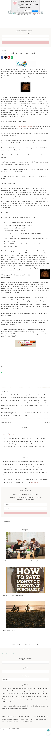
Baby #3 (16, 385)
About (19, 644)
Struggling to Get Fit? (9, 630)
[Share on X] (5, 57)
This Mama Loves (25, 12)
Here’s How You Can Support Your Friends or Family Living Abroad (22, 561)
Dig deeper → (35, 482)
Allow (35, 10)
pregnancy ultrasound (24, 385)
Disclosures (28, 644)
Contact (36, 644)
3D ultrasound (11, 385)
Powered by (15, 10)
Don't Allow (27, 10)
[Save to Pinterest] (9, 57)
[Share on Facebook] (2, 57)
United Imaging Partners (24, 126)
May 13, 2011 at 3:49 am (8, 434)
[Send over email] (12, 57)
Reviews (30, 385)
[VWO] (18, 10)
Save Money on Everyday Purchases (13, 595)
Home (13, 644)
